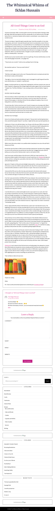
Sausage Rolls (7, 485)
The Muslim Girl (8, 473)
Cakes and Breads (9, 412)
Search (6, 377)
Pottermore (8, 245)
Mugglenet (41, 157)
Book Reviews (7, 394)
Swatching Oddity (8, 470)
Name (7, 341)
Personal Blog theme (43, 509)
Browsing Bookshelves (9, 447)
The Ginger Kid (12, 296)
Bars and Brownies (9, 408)
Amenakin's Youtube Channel (11, 444)
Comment (8, 321)
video (36, 224)
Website (7, 354)
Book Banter (7, 390)
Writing (6, 428)
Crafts (5, 397)
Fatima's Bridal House (9, 457)
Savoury (7, 425)
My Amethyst (7, 463)
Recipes (6, 407)
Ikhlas (34, 29)
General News (7, 403)
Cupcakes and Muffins (10, 418)
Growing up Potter (38, 284)
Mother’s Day (7, 491)
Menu (50, 17)
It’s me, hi (6, 495)
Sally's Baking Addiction (10, 467)
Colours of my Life (8, 454)
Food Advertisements (17, 370)
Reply (9, 307)
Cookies (7, 415)
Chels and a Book (8, 450)
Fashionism (7, 400)
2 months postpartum (9, 488)
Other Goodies (8, 421)
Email (7, 347)
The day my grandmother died (11, 482)
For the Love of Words (9, 460)
